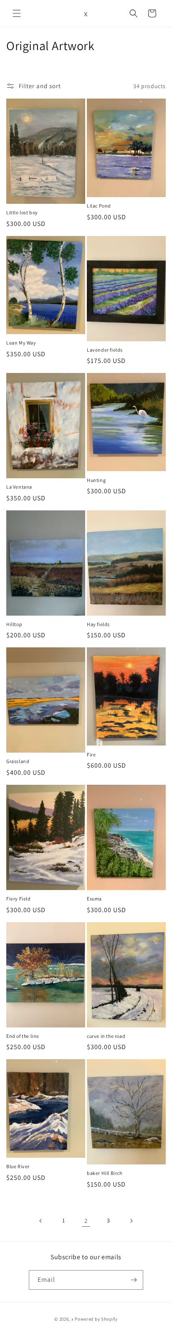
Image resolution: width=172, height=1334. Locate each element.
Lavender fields (105, 350)
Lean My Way (21, 343)
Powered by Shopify (96, 1319)
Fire (91, 754)
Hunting (96, 480)
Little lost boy (22, 212)
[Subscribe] (133, 1280)
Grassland (17, 761)
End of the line (22, 1036)
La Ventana (19, 487)
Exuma (94, 898)
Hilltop (14, 624)
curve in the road (106, 1036)
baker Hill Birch (104, 1173)
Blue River (18, 1166)
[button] (17, 13)
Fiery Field (18, 898)
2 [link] (86, 1221)
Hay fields (98, 624)
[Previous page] (41, 1221)
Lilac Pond (99, 206)
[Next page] (131, 1221)
